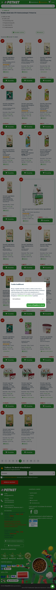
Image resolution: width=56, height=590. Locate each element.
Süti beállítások (16, 299)
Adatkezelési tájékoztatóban (25, 295)
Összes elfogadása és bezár (35, 305)
